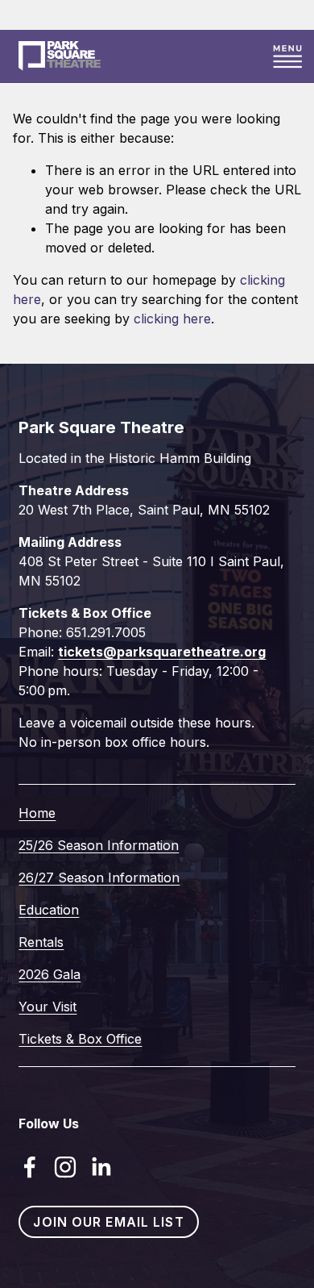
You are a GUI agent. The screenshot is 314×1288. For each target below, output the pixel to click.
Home (37, 813)
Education (49, 910)
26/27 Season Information (99, 877)
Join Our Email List (108, 1222)
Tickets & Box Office (80, 1039)
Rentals (41, 942)
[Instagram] (65, 1167)
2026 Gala (50, 974)
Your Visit (47, 1006)
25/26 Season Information (99, 845)
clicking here (172, 319)
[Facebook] (30, 1167)
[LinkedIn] (100, 1167)
